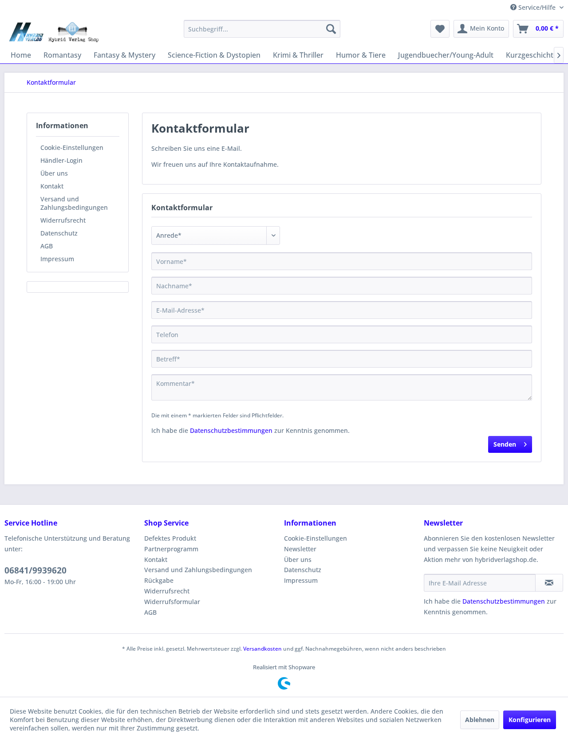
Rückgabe (159, 580)
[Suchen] (331, 29)
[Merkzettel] (440, 29)
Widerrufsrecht (63, 220)
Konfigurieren (530, 719)
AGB (46, 246)
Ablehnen (479, 719)
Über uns (54, 173)
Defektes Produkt (170, 538)
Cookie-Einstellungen (71, 147)
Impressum (57, 259)
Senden (504, 444)
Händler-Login (61, 160)
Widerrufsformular (172, 601)
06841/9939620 (35, 570)
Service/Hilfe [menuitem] (537, 7)
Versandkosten (262, 648)
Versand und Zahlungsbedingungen (74, 203)
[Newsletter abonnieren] (549, 583)
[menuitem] (262, 29)
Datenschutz (59, 233)
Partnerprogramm (171, 549)
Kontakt (51, 186)
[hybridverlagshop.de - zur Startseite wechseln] (54, 31)
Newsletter (300, 549)
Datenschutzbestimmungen (231, 430)
